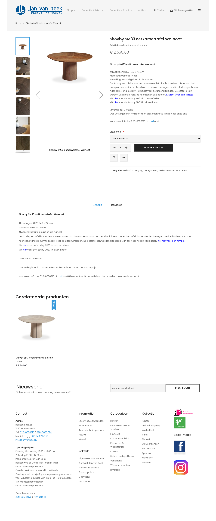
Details (97, 205)
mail (151, 121)
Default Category (132, 170)
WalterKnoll (148, 430)
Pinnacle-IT (40, 497)
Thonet (146, 439)
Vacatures (84, 481)
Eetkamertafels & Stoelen (173, 170)
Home (18, 23)
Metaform (147, 457)
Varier (145, 434)
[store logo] (39, 10)
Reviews (117, 205)
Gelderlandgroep (151, 425)
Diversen (115, 469)
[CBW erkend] (179, 427)
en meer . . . (148, 462)
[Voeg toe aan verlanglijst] (114, 158)
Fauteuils (115, 433)
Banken (114, 421)
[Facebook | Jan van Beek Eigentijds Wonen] (179, 453)
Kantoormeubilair (119, 438)
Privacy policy (86, 472)
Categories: (116, 170)
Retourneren (86, 425)
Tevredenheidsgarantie (92, 430)
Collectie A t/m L (91, 10)
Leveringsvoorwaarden (91, 421)
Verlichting (116, 460)
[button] (38, 94)
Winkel (82, 439)
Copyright (84, 476)
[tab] (97, 205)
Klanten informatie (89, 467)
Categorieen (150, 170)
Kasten (114, 451)
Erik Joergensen (150, 443)
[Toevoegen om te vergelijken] (124, 158)
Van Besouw (148, 448)
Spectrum (147, 453)
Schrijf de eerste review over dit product (128, 45)
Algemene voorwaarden (92, 458)
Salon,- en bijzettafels (122, 456)
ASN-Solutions (23, 497)
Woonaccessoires (120, 465)
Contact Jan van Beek (91, 463)
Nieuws (82, 434)
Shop (70, 10)
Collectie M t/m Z (119, 10)
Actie (141, 10)
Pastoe (146, 421)
